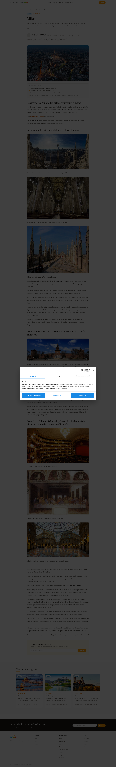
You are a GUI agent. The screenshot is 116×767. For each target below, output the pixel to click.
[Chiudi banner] (93, 370)
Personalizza (57, 395)
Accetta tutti (82, 395)
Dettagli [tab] (58, 376)
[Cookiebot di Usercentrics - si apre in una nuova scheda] (82, 370)
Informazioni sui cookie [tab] (83, 376)
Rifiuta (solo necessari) (34, 395)
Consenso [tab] (32, 376)
